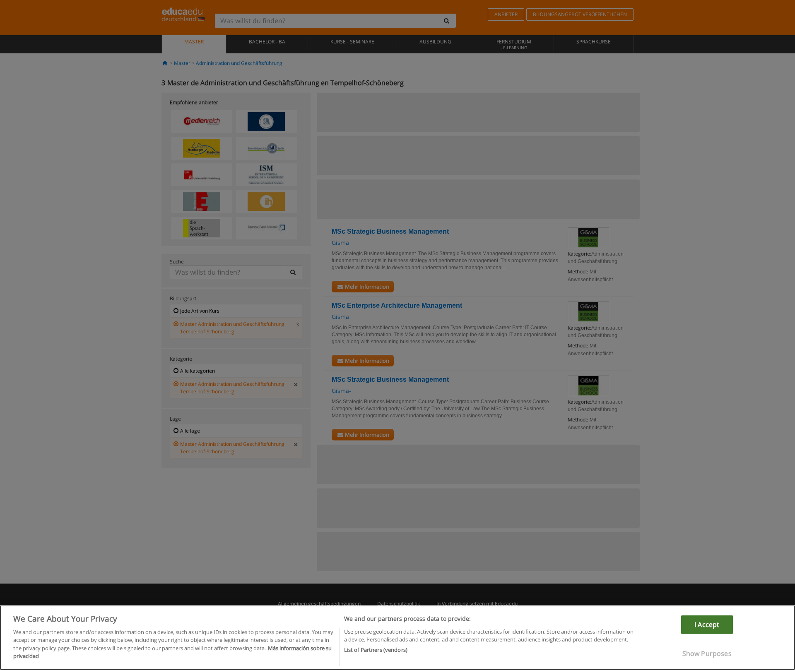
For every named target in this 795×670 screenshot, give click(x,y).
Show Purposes (707, 653)
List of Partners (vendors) (375, 649)
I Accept (706, 624)
